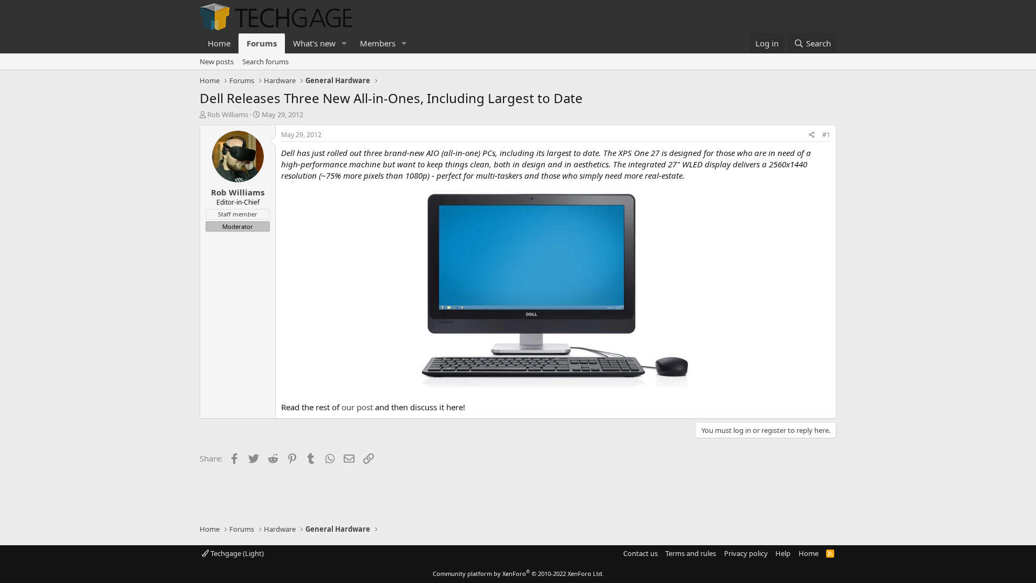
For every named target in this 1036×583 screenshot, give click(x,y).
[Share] (812, 135)
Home (219, 43)
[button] (344, 43)
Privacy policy (746, 553)
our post (357, 407)
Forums (262, 43)
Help (782, 553)
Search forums (265, 61)
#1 (826, 134)
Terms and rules (690, 553)
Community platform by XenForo (518, 574)
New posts (217, 61)
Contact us (640, 553)
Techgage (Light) (236, 553)
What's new (314, 43)
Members (378, 43)
